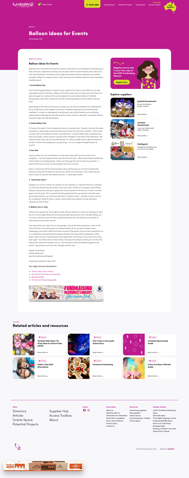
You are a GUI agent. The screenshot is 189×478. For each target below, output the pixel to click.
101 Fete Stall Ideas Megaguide (44, 280)
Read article (42, 352)
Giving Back (140, 4)
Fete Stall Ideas (159, 415)
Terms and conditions (114, 421)
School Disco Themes (161, 431)
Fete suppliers (135, 413)
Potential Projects (125, 4)
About (53, 420)
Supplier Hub (59, 411)
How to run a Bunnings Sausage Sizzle (162, 424)
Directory (19, 411)
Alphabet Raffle (38, 277)
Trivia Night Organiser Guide (164, 418)
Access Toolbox (155, 4)
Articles (18, 415)
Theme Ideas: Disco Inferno (42, 271)
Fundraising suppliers (138, 410)
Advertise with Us (113, 413)
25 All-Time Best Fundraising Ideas (164, 411)
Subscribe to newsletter (115, 418)
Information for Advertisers (116, 415)
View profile (141, 114)
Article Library (135, 415)
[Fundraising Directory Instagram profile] (88, 410)
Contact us (110, 426)
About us (109, 410)
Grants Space (109, 4)
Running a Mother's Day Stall (164, 428)
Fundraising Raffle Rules (162, 421)
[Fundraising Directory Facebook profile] (84, 410)
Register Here (121, 82)
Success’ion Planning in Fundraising (46, 274)
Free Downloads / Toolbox (140, 418)
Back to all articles (35, 59)
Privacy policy (111, 423)
